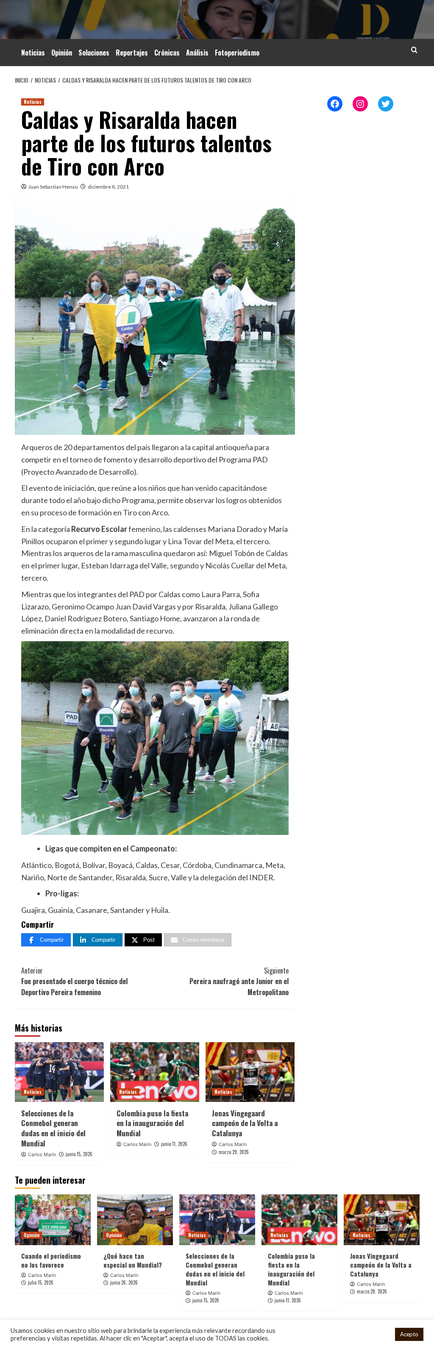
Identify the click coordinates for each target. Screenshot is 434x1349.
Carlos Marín (42, 1154)
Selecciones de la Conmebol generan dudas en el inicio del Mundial (53, 1128)
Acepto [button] (409, 1334)
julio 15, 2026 (40, 1282)
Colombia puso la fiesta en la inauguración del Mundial (152, 1123)
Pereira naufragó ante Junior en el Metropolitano (239, 981)
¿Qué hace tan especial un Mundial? (132, 1260)
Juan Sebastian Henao (53, 187)
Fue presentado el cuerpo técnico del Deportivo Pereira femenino (74, 981)
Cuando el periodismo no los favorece (51, 1260)
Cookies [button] (377, 1334)
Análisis (197, 52)
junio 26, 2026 (124, 1282)
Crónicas (167, 52)
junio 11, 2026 (174, 1143)
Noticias (33, 52)
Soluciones (93, 52)
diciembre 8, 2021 (108, 187)
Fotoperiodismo (237, 52)
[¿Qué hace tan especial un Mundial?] (135, 1219)
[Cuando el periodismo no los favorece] (53, 1219)
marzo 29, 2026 (234, 1152)
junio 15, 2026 (79, 1154)
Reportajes (132, 52)
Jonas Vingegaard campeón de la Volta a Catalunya (245, 1123)
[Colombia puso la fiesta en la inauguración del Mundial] (154, 1071)
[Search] (414, 49)
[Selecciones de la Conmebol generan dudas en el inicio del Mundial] (59, 1071)
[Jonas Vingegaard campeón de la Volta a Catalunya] (250, 1071)
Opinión (61, 52)
